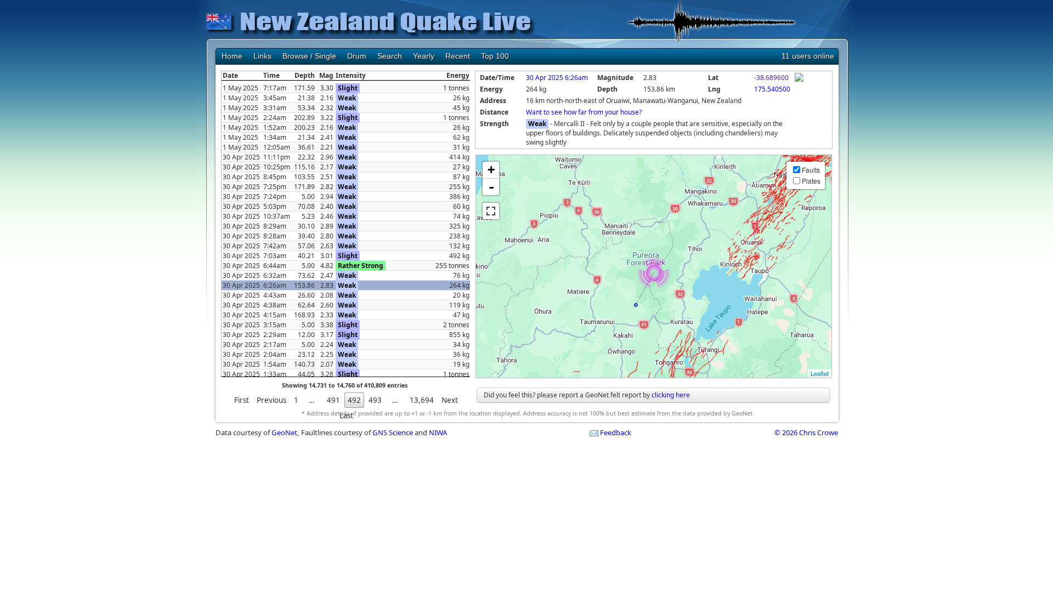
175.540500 (772, 89)
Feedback (615, 432)
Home (232, 56)
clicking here (671, 395)
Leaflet (820, 373)
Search (389, 56)
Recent (457, 56)
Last (346, 415)
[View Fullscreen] (491, 211)
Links (262, 56)
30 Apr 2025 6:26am (557, 77)
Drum (356, 56)
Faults (811, 169)
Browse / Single (309, 56)
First (241, 400)
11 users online (808, 56)
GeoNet (284, 432)
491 (333, 400)
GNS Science (392, 432)
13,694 (422, 400)
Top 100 (495, 56)
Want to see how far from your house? (584, 112)
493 (375, 400)
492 (354, 400)
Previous (271, 400)
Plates (811, 180)
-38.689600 (771, 77)
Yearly (423, 56)
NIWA (438, 432)
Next (449, 400)
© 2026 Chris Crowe (806, 432)
